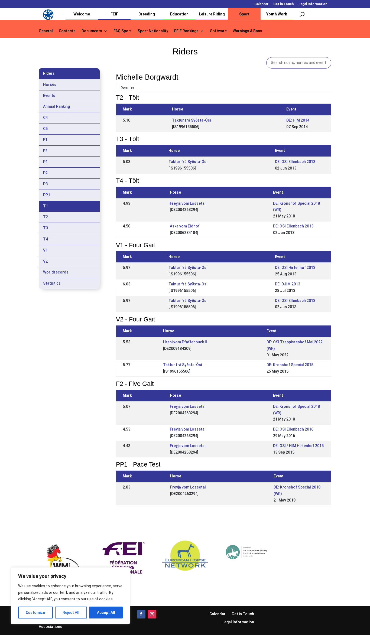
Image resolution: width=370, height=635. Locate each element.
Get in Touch (283, 4)
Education (179, 14)
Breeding (146, 14)
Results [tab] (127, 88)
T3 (45, 228)
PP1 (46, 195)
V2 (45, 261)
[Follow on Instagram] (152, 614)
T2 (45, 217)
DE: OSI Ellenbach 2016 (293, 429)
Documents (92, 31)
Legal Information (312, 4)
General (46, 31)
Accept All (106, 612)
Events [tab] (49, 95)
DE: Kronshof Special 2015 (290, 365)
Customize (35, 612)
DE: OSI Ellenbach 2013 (295, 161)
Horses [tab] (49, 84)
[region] (70, 595)
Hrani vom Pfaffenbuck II (185, 342)
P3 (45, 184)
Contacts (67, 31)
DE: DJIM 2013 (287, 284)
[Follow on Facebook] (141, 614)
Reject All (71, 612)
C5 (45, 128)
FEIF (114, 14)
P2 (45, 173)
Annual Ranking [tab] (56, 106)
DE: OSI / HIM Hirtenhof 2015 (298, 446)
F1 (45, 140)
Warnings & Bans (247, 31)
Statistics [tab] (52, 283)
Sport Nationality (153, 31)
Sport (244, 14)
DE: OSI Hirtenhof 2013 (295, 267)
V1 (45, 250)
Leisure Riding (212, 14)
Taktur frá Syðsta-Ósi (191, 120)
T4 (45, 239)
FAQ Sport (122, 31)
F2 (45, 151)
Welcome (81, 14)
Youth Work (276, 14)
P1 (45, 161)
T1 (45, 206)
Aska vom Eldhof (185, 226)
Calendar (261, 4)
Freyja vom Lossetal (188, 203)
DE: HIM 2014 (297, 120)
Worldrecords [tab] (56, 272)
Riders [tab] (49, 73)
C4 (45, 117)
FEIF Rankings (186, 31)
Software (218, 31)
